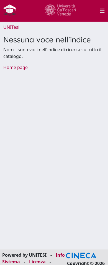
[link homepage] (11, 10)
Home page (15, 67)
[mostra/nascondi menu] (102, 11)
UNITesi (11, 27)
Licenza (37, 262)
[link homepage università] (60, 10)
